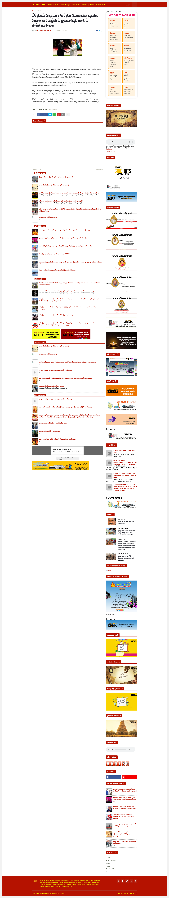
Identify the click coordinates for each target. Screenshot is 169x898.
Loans (108, 857)
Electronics (109, 872)
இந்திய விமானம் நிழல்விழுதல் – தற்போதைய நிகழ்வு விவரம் (56, 177)
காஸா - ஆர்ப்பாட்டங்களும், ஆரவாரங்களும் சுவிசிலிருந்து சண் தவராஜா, (123, 833)
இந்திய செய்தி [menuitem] (65, 5)
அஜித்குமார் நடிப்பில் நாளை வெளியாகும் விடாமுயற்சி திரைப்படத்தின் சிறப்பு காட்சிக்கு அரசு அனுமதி (67, 362)
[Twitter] (99, 30)
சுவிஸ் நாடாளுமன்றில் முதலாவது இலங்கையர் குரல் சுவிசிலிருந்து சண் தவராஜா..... (123, 816)
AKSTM (35, 5)
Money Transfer (111, 860)
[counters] (117, 765)
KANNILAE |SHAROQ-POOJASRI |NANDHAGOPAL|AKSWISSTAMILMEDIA (125, 475)
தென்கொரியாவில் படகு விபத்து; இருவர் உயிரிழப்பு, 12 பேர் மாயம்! (57, 270)
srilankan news (41, 11)
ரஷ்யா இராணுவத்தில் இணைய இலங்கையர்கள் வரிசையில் (126, 558)
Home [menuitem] (44, 5)
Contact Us (133, 893)
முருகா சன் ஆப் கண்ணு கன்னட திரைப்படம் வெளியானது (55, 370)
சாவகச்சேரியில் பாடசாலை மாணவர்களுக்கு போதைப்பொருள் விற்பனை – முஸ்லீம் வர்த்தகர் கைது (66, 291)
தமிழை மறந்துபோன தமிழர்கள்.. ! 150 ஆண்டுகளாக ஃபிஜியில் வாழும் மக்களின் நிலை (63, 238)
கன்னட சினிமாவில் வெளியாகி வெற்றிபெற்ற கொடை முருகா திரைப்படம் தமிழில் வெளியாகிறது (65, 378)
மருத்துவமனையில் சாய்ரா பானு (48, 217)
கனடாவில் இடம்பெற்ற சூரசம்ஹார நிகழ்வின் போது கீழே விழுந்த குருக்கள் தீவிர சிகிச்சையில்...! (66, 246)
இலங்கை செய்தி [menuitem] (53, 5)
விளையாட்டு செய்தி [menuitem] (88, 5)
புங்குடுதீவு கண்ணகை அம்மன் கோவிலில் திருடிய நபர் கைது (56, 315)
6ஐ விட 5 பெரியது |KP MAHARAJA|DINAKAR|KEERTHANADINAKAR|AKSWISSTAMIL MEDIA (125, 462)
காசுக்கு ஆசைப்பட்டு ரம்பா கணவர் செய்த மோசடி (53, 423)
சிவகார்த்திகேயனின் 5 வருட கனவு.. (49, 431)
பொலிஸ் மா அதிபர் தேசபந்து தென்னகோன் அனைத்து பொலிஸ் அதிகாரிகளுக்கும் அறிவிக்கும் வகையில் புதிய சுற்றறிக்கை (127, 545)
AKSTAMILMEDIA (48, 893)
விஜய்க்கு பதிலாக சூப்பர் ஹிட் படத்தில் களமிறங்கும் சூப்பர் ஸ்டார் (57, 439)
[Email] (63, 114)
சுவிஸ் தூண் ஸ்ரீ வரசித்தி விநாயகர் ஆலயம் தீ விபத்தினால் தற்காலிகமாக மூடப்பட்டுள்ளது (64, 230)
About (126, 893)
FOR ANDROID (110, 152)
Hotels (108, 866)
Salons (108, 863)
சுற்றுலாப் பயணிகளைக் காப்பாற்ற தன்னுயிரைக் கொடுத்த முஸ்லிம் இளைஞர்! (61, 201)
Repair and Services (112, 869)
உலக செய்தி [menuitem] (75, 5)
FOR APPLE (109, 150)
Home (34, 11)
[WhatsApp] (102, 30)
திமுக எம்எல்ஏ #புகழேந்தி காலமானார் (126, 522)
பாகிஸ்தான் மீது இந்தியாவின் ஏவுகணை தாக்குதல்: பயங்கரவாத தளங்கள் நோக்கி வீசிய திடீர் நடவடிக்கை (69, 193)
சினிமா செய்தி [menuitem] (100, 5)
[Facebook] (97, 30)
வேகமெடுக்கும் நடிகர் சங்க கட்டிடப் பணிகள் (51, 386)
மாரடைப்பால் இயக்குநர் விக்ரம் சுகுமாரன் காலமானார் (54, 185)
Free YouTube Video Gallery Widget (66, 458)
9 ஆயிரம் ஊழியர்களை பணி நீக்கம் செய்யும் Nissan (54, 254)
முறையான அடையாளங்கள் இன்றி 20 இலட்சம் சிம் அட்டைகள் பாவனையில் (126, 533)
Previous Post (37, 169)
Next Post (99, 169)
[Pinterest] (59, 114)
